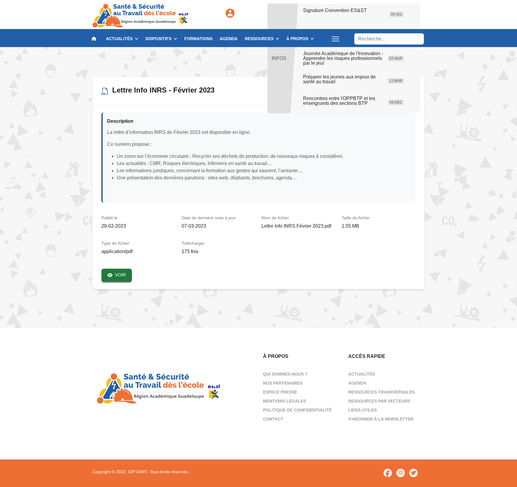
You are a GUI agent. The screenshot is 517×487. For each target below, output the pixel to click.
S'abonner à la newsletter (380, 419)
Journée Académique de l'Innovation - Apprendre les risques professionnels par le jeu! (343, 58)
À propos (297, 38)
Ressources (259, 38)
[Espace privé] (230, 13)
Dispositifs (158, 38)
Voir (120, 274)
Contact (273, 419)
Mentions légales (284, 401)
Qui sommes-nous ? (285, 374)
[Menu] (335, 39)
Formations (198, 38)
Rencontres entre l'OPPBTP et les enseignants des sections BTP (339, 101)
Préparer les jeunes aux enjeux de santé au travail (339, 79)
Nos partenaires (282, 383)
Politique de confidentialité (297, 410)
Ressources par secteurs (379, 401)
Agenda (229, 38)
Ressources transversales (381, 392)
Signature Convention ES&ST (335, 10)
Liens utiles (362, 410)
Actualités (119, 38)
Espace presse (280, 392)
